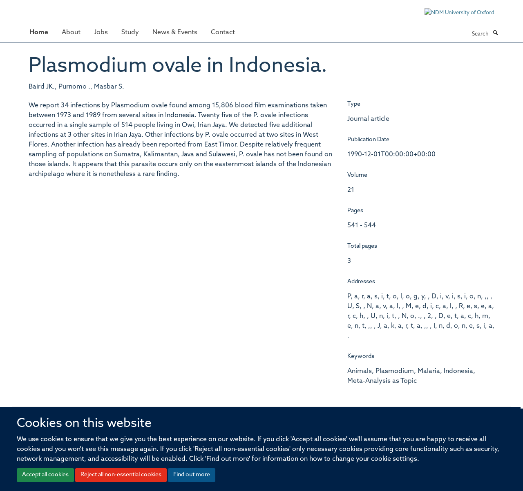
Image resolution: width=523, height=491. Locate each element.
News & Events (174, 32)
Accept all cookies (45, 475)
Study (130, 32)
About (71, 32)
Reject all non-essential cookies (120, 475)
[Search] (495, 33)
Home (38, 32)
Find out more (191, 475)
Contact (223, 32)
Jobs (101, 32)
